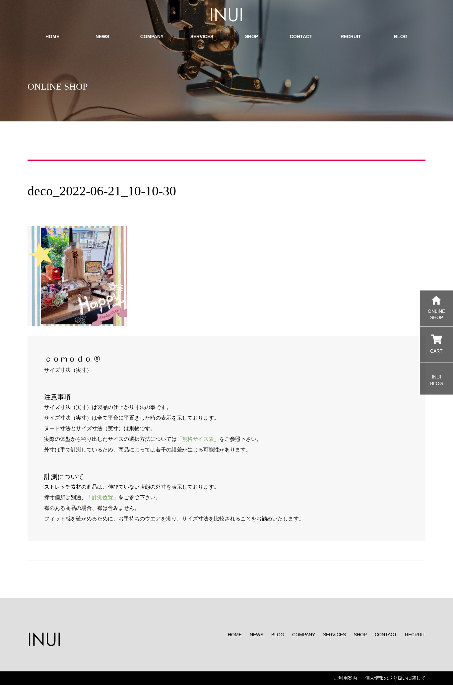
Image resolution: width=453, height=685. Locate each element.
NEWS (256, 634)
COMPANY (303, 634)
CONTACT (386, 634)
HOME (235, 634)
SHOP (360, 634)
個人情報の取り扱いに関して (395, 678)
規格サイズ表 (198, 439)
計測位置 (102, 497)
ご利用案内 (345, 678)
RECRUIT (415, 634)
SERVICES (334, 634)
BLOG (277, 634)
